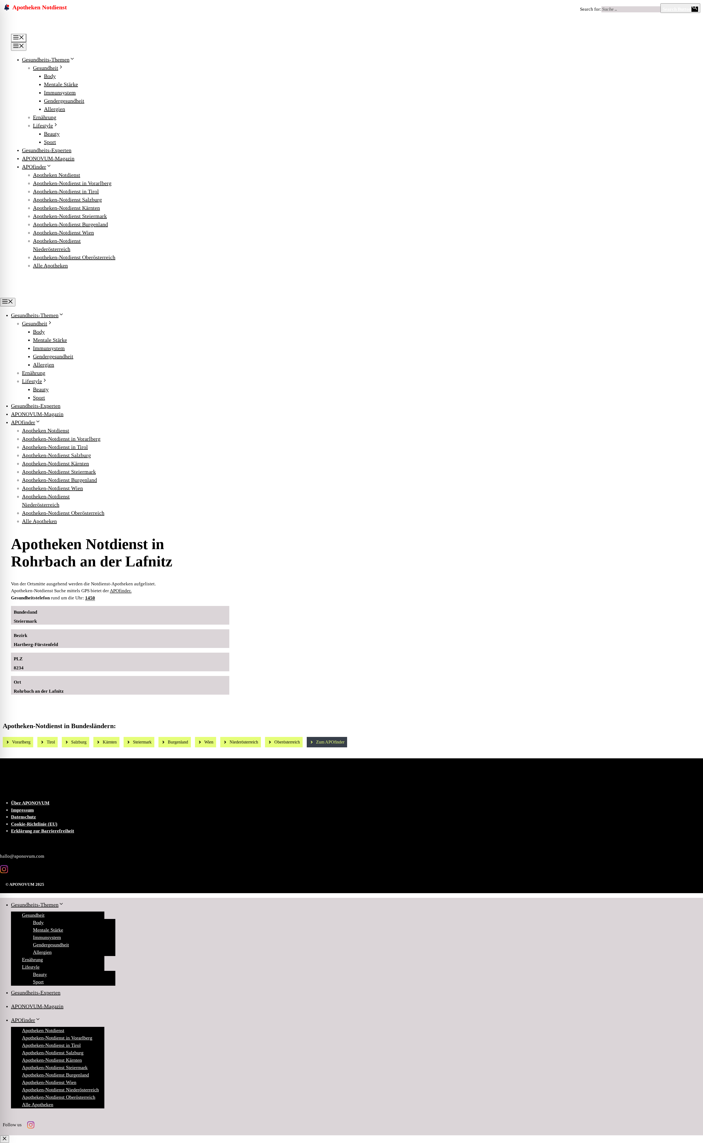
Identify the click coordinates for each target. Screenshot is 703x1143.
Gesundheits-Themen (45, 60)
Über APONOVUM (30, 803)
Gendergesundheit (64, 101)
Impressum (22, 810)
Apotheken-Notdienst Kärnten (66, 208)
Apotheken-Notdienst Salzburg (67, 200)
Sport (50, 142)
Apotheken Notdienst (56, 175)
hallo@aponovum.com (22, 856)
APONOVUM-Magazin (48, 158)
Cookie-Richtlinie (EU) (34, 824)
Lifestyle (43, 125)
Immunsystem (60, 93)
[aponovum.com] (45, 294)
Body (50, 76)
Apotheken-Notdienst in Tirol (66, 191)
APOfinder (34, 167)
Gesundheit (45, 68)
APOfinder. (121, 590)
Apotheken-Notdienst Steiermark (70, 216)
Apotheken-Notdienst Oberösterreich (74, 257)
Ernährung (44, 117)
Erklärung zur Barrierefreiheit (42, 831)
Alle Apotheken (50, 265)
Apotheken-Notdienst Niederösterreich (60, 1089)
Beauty (52, 134)
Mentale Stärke (61, 84)
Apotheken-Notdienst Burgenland (70, 224)
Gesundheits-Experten (46, 150)
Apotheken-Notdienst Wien (63, 233)
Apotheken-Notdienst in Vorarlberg (72, 183)
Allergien (54, 109)
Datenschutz (23, 817)
